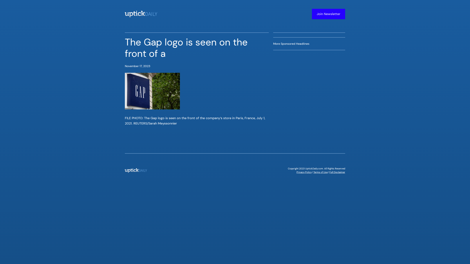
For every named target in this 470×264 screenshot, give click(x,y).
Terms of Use (320, 172)
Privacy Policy (304, 172)
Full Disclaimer (337, 172)
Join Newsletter (328, 14)
